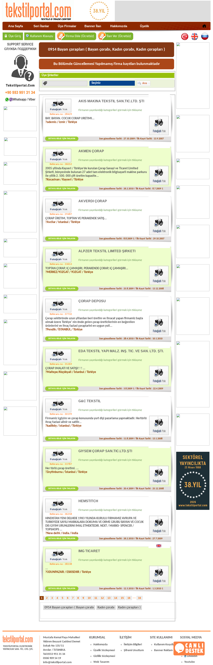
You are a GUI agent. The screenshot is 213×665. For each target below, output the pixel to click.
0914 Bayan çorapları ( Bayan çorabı (69, 607)
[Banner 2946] (20, 287)
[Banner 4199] (192, 290)
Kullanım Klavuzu (41, 36)
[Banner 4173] (192, 334)
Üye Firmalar (67, 26)
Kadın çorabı (106, 607)
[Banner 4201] (20, 130)
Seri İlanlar (41, 26)
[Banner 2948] (20, 256)
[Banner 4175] (192, 257)
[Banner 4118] (192, 444)
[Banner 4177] (192, 217)
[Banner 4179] (192, 178)
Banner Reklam (163, 650)
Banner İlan (92, 26)
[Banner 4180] (192, 151)
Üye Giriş (15, 36)
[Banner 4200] (20, 399)
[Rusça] (204, 37)
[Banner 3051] (20, 154)
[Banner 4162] (192, 406)
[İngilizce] (195, 37)
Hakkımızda (118, 26)
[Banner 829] (20, 312)
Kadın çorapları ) (129, 607)
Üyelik (144, 26)
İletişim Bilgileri (133, 644)
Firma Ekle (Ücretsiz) (80, 36)
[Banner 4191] (20, 434)
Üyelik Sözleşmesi (104, 650)
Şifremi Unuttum (134, 650)
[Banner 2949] (20, 183)
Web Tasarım (101, 662)
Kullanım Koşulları (165, 644)
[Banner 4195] (20, 364)
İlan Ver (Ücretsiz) (119, 36)
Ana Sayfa (15, 26)
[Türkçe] (185, 37)
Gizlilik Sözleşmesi (104, 656)
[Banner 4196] (20, 231)
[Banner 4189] (192, 108)
